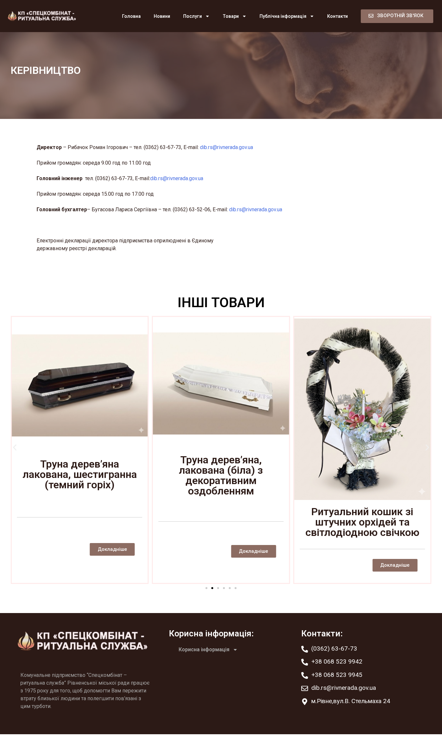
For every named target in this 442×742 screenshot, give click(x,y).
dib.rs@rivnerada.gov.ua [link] (226, 147)
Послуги (192, 16)
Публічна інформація (283, 16)
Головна (131, 16)
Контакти (337, 16)
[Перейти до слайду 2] (212, 588)
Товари (231, 16)
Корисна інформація (204, 649)
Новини (162, 16)
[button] (15, 448)
